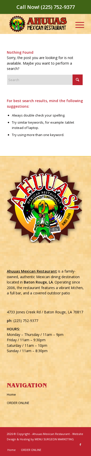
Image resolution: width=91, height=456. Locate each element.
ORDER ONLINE (18, 403)
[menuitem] (77, 24)
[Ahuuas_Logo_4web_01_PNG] (38, 24)
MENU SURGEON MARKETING (54, 439)
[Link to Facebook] (80, 444)
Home (11, 394)
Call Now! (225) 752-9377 (45, 7)
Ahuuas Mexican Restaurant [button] (32, 271)
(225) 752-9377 (25, 320)
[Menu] (77, 24)
